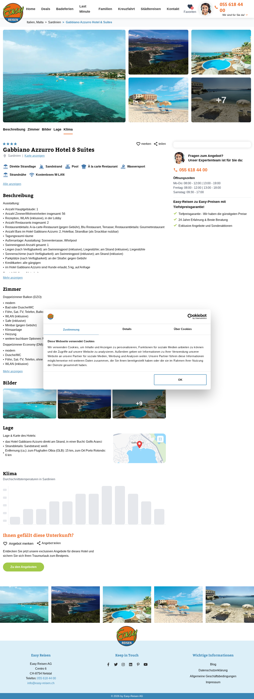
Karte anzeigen (35, 155)
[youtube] (145, 664)
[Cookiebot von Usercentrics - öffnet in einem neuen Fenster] (190, 316)
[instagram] (123, 664)
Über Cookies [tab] (183, 328)
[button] (139, 444)
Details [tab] (127, 328)
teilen (162, 143)
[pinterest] (138, 664)
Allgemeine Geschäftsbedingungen (213, 676)
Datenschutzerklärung (213, 670)
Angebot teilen (51, 543)
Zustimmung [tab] (71, 329)
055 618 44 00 (231, 7)
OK (180, 379)
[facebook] (108, 664)
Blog (213, 664)
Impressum (213, 682)
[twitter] (116, 664)
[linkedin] (130, 664)
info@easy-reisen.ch (40, 683)
